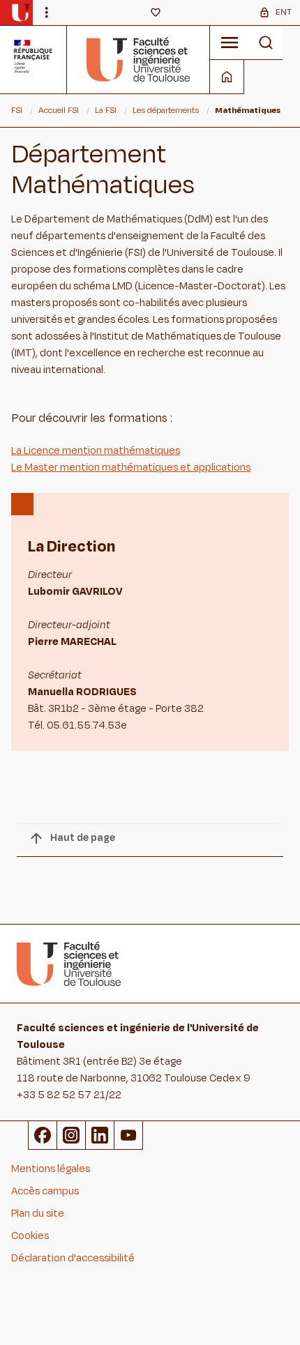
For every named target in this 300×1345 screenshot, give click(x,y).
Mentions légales (50, 1169)
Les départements (166, 110)
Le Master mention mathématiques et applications (130, 467)
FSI (16, 110)
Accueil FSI (58, 110)
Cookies (30, 1236)
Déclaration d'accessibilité (73, 1258)
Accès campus (45, 1191)
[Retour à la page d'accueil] (138, 59)
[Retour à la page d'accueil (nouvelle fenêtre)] (20, 12)
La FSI (106, 110)
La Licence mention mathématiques (95, 450)
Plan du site (37, 1213)
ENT (284, 12)
